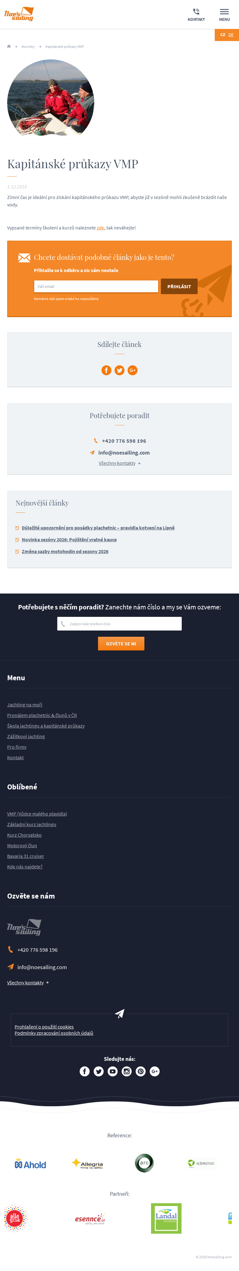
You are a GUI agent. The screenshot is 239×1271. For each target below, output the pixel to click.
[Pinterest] (141, 1071)
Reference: (119, 1135)
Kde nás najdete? (25, 866)
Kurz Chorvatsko (24, 835)
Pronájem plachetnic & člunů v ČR (42, 715)
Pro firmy (16, 747)
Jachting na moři (24, 704)
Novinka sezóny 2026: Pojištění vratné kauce (69, 539)
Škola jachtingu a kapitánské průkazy (46, 726)
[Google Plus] (133, 370)
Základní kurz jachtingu (31, 824)
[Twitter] (119, 370)
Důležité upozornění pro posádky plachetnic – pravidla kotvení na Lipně (98, 528)
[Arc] (41, 1163)
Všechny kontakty (117, 463)
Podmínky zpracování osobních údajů (54, 1033)
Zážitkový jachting (26, 736)
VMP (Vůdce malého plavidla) (37, 814)
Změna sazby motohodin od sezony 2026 (65, 551)
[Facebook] (106, 370)
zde (100, 227)
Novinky (28, 46)
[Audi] (155, 1163)
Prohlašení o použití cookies (44, 1026)
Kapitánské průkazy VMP (64, 46)
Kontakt (15, 757)
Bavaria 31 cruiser (25, 856)
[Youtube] (113, 1071)
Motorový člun (22, 845)
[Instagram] (127, 1071)
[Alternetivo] (98, 1163)
